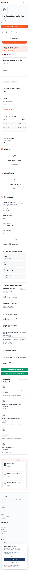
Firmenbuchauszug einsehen (15, 369)
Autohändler (3, 525)
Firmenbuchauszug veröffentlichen (15, 373)
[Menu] (26, 2)
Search (2, 514)
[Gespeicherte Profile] (20, 2)
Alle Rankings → (4, 536)
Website (25, 21)
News (2, 509)
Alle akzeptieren (14, 559)
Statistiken (3, 518)
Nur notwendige (14, 562)
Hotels (2, 529)
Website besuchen (8, 109)
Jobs (2, 512)
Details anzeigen (9, 556)
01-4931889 (5, 22)
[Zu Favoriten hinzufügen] (2, 16)
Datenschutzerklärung (8, 566)
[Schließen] (24, 546)
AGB (16, 566)
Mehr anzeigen (22, 380)
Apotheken (3, 527)
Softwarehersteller (5, 533)
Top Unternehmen (5, 516)
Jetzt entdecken (7, 50)
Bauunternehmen (5, 531)
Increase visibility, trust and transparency (14, 26)
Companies (3, 507)
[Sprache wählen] (23, 2)
